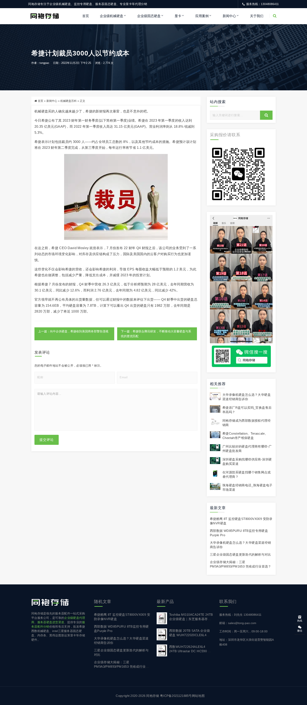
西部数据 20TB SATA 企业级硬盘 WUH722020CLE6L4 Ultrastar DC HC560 (189, 635)
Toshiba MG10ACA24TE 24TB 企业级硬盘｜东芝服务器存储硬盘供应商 (191, 619)
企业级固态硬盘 (149, 16)
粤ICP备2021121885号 (176, 695)
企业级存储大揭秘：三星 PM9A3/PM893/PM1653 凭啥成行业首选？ (121, 666)
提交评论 (46, 439)
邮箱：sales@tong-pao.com (237, 623)
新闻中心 (229, 16)
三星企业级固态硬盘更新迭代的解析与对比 (240, 554)
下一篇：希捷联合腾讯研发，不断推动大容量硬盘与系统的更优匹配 (156, 334)
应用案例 (202, 16)
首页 (85, 16)
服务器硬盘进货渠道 (50, 622)
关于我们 (256, 16)
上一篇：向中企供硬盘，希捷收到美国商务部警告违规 (73, 331)
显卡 (178, 16)
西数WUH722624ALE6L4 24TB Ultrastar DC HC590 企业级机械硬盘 (190, 651)
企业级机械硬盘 (111, 16)
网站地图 (198, 695)
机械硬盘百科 (68, 100)
